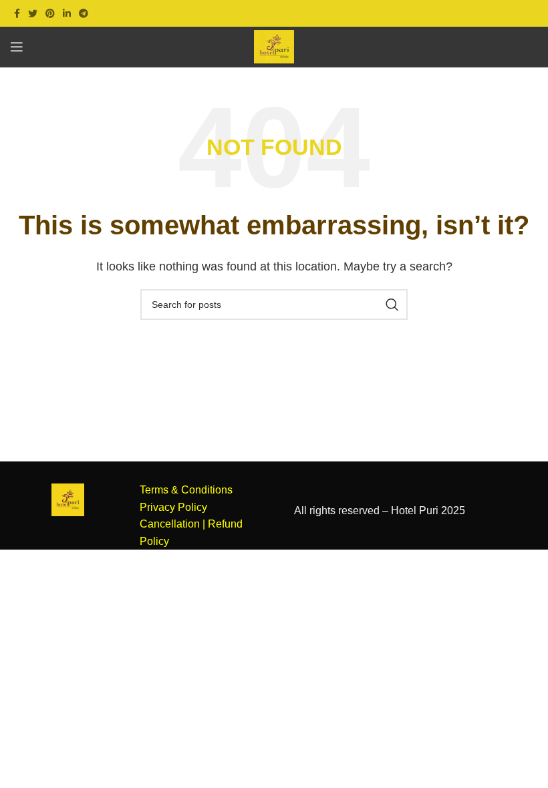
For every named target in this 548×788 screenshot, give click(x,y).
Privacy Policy (173, 507)
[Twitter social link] (32, 13)
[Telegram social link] (83, 13)
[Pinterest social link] (50, 13)
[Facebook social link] (17, 13)
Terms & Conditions (186, 490)
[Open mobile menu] (16, 46)
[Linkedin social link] (67, 13)
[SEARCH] (392, 304)
